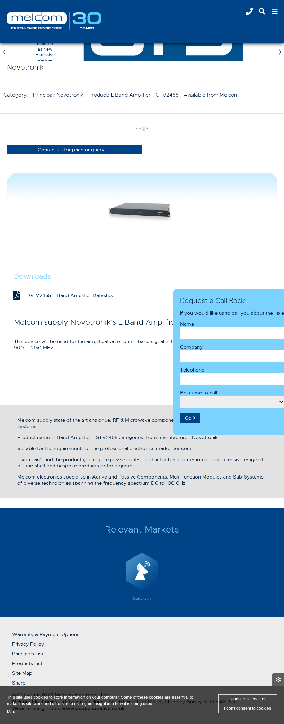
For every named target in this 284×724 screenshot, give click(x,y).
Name (187, 324)
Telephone (192, 369)
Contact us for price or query (71, 149)
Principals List (27, 654)
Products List (27, 663)
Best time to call (198, 392)
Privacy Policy (28, 644)
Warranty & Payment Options (45, 634)
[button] (190, 418)
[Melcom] (53, 21)
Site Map (22, 673)
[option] (142, 578)
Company (191, 346)
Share (18, 683)
